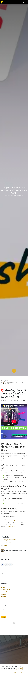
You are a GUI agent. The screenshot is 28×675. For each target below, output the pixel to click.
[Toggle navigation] (25, 2)
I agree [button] (24, 672)
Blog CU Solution (12, 527)
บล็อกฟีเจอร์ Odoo (7, 541)
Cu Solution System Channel (14, 518)
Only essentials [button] (17, 672)
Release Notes (7, 543)
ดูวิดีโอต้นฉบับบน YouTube (9, 539)
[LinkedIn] (11, 564)
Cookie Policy (19, 668)
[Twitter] (7, 564)
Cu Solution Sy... (11, 520)
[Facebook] (2, 564)
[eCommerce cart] (23, 2)
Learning (4, 378)
